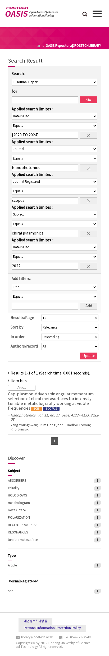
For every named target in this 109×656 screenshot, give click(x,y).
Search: (18, 74)
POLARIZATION (19, 517)
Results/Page (22, 318)
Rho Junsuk (20, 430)
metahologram (19, 503)
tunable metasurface (23, 540)
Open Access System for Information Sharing (31, 13)
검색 (85, 15)
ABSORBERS (17, 480)
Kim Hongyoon (51, 425)
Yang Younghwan (24, 425)
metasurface (17, 510)
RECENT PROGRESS (22, 525)
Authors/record (24, 346)
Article (12, 565)
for (14, 92)
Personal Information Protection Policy (52, 628)
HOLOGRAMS (17, 495)
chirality (13, 488)
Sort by (17, 327)
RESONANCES (18, 532)
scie (10, 591)
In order (18, 337)
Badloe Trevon (78, 425)
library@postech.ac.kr (37, 637)
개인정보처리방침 (35, 621)
